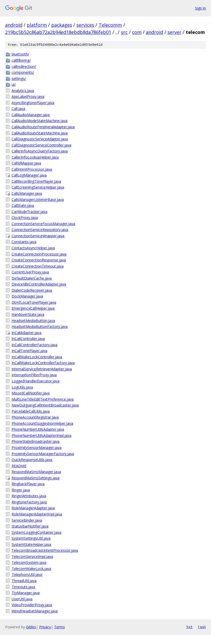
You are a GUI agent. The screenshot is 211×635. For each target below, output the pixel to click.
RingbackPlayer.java (28, 483)
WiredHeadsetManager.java (35, 611)
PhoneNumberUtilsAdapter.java (38, 429)
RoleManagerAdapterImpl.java (37, 514)
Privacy (45, 626)
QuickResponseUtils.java (32, 459)
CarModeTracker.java (29, 211)
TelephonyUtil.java (27, 574)
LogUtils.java (22, 387)
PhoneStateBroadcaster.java (35, 441)
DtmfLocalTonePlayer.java (34, 302)
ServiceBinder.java (27, 520)
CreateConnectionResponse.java (39, 259)
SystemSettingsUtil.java (31, 538)
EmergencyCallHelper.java (33, 308)
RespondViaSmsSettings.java (35, 477)
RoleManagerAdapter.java (33, 507)
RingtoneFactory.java (29, 502)
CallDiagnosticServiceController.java (41, 145)
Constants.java (24, 241)
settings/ (19, 78)
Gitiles (31, 626)
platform (37, 25)
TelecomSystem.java (29, 562)
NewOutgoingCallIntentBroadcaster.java (45, 405)
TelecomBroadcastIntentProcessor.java (45, 550)
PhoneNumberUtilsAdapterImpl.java (41, 435)
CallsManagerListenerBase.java (38, 199)
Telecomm (110, 25)
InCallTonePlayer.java (29, 350)
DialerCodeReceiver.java (32, 290)
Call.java (18, 108)
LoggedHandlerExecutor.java (35, 381)
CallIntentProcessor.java (32, 169)
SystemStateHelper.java (31, 544)
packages (61, 25)
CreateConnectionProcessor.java (39, 254)
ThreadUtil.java (24, 580)
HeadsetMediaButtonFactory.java (40, 326)
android (13, 25)
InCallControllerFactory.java (34, 344)
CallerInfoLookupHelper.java (35, 157)
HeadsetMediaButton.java (33, 320)
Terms (59, 626)
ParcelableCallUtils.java (31, 411)
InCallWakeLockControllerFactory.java (43, 362)
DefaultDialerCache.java (32, 278)
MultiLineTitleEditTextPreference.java (43, 399)
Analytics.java (23, 90)
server (174, 32)
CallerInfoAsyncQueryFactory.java (40, 151)
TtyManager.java (26, 592)
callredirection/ (24, 66)
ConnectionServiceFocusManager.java (43, 223)
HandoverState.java (28, 314)
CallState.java (23, 205)
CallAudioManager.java (31, 114)
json (202, 626)
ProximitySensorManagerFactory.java (43, 453)
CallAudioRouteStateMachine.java (40, 133)
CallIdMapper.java (26, 163)
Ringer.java (21, 489)
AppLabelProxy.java (28, 96)
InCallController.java (28, 338)
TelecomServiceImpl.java (32, 556)
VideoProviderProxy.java (32, 604)
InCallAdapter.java (26, 332)
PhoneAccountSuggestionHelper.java (42, 423)
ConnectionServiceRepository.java (40, 229)
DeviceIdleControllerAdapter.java (39, 284)
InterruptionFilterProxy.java (34, 374)
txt (189, 626)
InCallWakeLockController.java (37, 356)
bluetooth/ (20, 54)
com (137, 32)
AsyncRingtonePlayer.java (33, 102)
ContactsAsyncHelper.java (33, 247)
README (19, 465)
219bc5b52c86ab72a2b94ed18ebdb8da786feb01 (58, 32)
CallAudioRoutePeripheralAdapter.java (43, 126)
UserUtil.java (22, 598)
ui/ (14, 84)
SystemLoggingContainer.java (36, 532)
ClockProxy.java (25, 217)
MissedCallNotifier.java (31, 393)
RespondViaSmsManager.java (36, 471)
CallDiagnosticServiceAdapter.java (40, 138)
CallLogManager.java (29, 175)
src (124, 32)
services (85, 25)
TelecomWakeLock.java (31, 568)
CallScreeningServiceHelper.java (38, 187)
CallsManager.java (27, 193)
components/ (23, 72)
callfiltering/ (21, 60)
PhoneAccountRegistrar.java (35, 417)
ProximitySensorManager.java (36, 447)
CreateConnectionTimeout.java (38, 266)
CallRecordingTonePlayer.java (36, 181)
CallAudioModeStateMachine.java (39, 120)
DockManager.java (27, 296)
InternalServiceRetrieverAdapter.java (42, 368)
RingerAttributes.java (29, 495)
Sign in (200, 8)
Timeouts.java (23, 586)
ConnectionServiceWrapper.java (38, 235)
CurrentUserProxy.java (30, 272)
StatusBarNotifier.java (30, 526)
